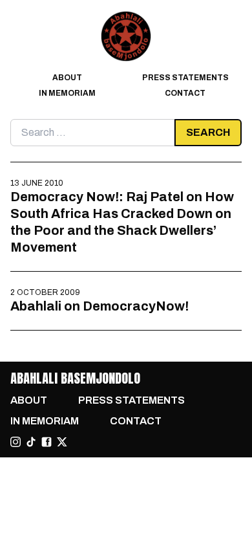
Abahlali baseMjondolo (75, 378)
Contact (185, 93)
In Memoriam (67, 93)
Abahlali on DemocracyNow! (99, 306)
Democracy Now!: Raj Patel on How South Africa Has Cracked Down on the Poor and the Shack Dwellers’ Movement (122, 222)
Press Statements (185, 77)
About (67, 77)
